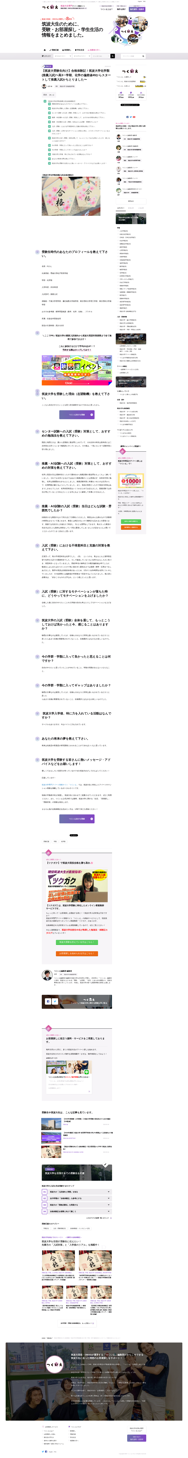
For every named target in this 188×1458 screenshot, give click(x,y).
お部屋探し (124, 373)
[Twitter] (131, 117)
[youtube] (134, 117)
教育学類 (123, 247)
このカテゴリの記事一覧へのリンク (97, 1218)
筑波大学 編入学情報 (128, 320)
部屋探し (66, 50)
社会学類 (124, 241)
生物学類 (123, 257)
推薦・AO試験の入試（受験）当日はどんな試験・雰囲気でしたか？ (75, 122)
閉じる (52, 95)
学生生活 (79, 50)
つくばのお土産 (125, 433)
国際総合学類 (125, 244)
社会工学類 (124, 282)
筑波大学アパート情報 (128, 354)
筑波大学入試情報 (126, 323)
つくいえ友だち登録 (77, 415)
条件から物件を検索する (131, 521)
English (140, 1)
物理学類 (123, 269)
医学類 (123, 295)
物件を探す (121, 8)
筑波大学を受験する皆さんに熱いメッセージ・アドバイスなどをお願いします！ (79, 163)
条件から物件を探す (50, 1440)
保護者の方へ (94, 50)
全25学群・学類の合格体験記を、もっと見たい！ (76, 1323)
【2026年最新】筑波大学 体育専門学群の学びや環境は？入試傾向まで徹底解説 (88, 1134)
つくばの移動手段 (126, 424)
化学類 (63, 841)
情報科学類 (124, 286)
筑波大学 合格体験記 (128, 311)
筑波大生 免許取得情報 (128, 403)
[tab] (121, 209)
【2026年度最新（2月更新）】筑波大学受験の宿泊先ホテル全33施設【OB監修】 (86, 1120)
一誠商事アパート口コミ (129, 369)
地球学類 (124, 263)
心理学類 (124, 250)
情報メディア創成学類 (128, 289)
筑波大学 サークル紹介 (129, 411)
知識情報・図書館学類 (128, 292)
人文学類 (124, 231)
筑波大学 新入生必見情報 (129, 418)
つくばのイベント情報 (128, 436)
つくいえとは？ (107, 8)
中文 (144, 1)
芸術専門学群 (125, 305)
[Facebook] (127, 117)
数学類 (123, 266)
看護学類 (123, 308)
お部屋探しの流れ (49, 1434)
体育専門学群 (125, 302)
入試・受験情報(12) (59, 1228)
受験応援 (54, 50)
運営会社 (131, 201)
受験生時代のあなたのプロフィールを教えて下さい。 (70, 104)
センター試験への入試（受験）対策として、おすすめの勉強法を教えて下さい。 (79, 113)
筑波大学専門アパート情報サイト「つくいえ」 (60, 785)
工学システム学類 (126, 279)
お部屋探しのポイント (128, 346)
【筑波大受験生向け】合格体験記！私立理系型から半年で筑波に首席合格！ (87, 1148)
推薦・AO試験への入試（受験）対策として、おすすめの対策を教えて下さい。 (79, 117)
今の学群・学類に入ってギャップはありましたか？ (69, 150)
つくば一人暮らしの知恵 (129, 394)
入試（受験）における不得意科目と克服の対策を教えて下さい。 (74, 126)
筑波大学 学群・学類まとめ (130, 329)
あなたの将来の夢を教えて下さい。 (64, 159)
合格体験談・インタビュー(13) (80, 1228)
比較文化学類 (125, 234)
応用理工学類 (125, 276)
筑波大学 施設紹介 (127, 415)
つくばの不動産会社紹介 (129, 358)
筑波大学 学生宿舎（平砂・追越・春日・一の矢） (131, 350)
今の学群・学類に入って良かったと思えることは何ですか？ (72, 145)
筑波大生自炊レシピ (128, 421)
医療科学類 (124, 298)
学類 (55, 841)
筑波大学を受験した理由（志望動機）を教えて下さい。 (71, 108)
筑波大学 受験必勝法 (128, 326)
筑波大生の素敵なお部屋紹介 (130, 361)
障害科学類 (124, 253)
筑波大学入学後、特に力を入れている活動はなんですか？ (72, 154)
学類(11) (46, 1228)
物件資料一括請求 (137, 8)
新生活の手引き (49, 1437)
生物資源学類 (125, 260)
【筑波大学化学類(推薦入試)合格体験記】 (61, 101)
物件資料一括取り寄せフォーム (54, 1444)
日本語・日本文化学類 (127, 237)
